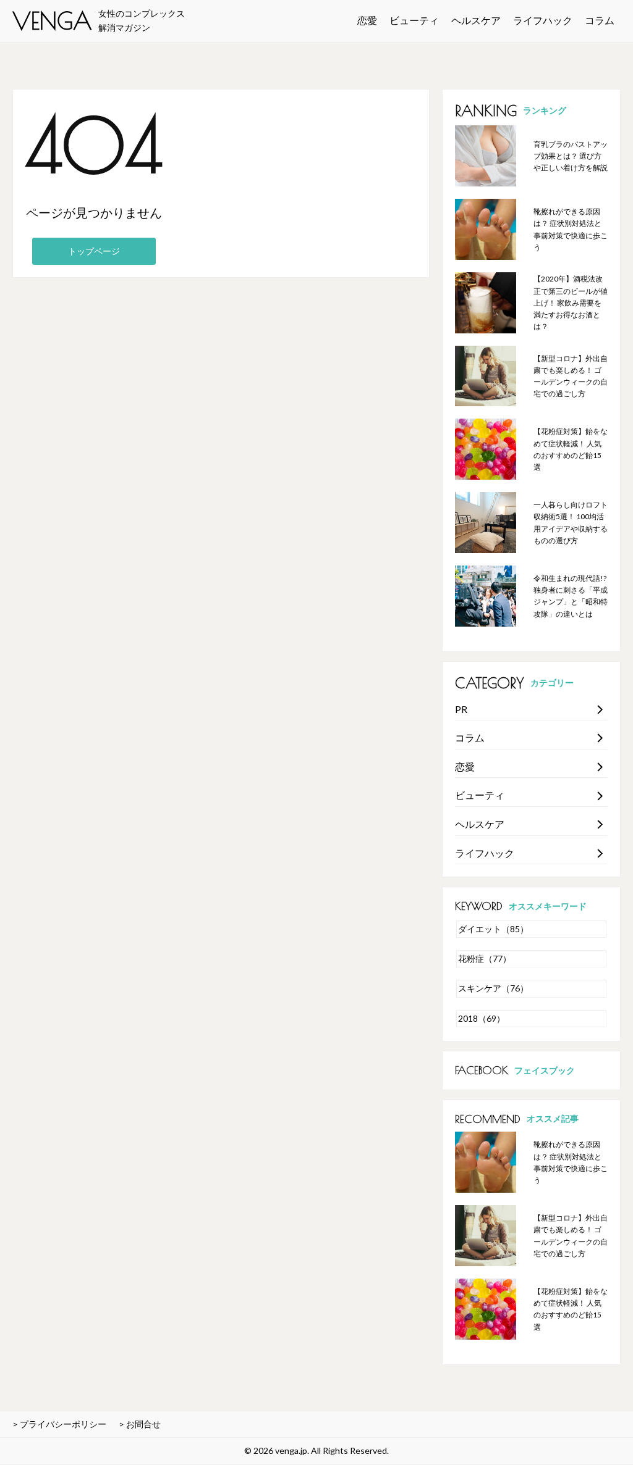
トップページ (94, 251)
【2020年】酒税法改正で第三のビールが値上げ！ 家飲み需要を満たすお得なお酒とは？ (570, 302)
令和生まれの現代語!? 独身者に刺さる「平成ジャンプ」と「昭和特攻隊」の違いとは (570, 596)
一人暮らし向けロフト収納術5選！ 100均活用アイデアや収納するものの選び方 (570, 522)
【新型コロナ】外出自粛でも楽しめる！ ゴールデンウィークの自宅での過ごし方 (570, 376)
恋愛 (367, 20)
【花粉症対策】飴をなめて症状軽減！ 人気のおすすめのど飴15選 (570, 449)
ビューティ (414, 20)
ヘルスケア (476, 20)
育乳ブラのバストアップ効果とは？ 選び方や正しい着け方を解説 (570, 156)
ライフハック (542, 20)
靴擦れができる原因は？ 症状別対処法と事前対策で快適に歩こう (570, 229)
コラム (599, 20)
